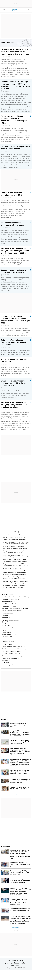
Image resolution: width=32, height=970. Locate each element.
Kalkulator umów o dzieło (9, 606)
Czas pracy (5, 623)
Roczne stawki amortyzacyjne (10, 658)
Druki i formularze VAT (8, 639)
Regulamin (25, 962)
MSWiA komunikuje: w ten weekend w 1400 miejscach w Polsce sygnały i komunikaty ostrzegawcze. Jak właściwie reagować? (15, 538)
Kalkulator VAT (6, 617)
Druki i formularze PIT (8, 636)
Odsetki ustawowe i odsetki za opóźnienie (13, 646)
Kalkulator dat (6, 615)
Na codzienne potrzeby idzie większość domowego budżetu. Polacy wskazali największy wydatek (14, 586)
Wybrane (21, 534)
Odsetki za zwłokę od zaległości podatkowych (14, 649)
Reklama (23, 963)
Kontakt (16, 963)
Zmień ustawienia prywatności (11, 962)
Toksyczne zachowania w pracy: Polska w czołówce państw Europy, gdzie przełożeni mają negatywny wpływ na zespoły (16, 564)
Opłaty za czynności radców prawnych (12, 655)
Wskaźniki (8, 644)
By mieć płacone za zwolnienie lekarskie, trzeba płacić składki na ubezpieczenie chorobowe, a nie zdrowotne (16, 543)
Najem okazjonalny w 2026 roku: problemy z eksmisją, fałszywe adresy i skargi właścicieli (15, 560)
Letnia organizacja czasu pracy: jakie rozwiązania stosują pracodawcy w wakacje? (15, 556)
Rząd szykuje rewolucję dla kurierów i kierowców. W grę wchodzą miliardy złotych (15, 547)
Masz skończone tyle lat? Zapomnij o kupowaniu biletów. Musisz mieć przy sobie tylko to (14, 577)
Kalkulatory (8, 595)
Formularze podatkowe (8, 641)
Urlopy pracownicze (7, 627)
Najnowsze (11, 534)
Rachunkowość (6, 632)
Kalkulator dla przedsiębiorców (10, 599)
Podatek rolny (6, 660)
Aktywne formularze (12, 621)
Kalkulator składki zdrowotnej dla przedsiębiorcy (15, 597)
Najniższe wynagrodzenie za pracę (12, 651)
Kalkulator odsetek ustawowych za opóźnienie (15, 608)
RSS (12, 963)
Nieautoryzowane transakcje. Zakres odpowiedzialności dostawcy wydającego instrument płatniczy (14, 569)
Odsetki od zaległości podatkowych (12, 610)
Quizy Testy (5, 662)
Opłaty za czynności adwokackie (11, 653)
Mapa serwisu (15, 965)
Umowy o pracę (6, 625)
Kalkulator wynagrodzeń (9, 601)
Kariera (7, 963)
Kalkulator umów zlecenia (9, 604)
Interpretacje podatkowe (8, 665)
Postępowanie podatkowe (9, 634)
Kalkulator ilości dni (7, 613)
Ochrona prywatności (17, 960)
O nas (8, 960)
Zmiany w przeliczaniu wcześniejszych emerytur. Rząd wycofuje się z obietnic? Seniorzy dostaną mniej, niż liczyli (14, 551)
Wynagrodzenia (6, 630)
